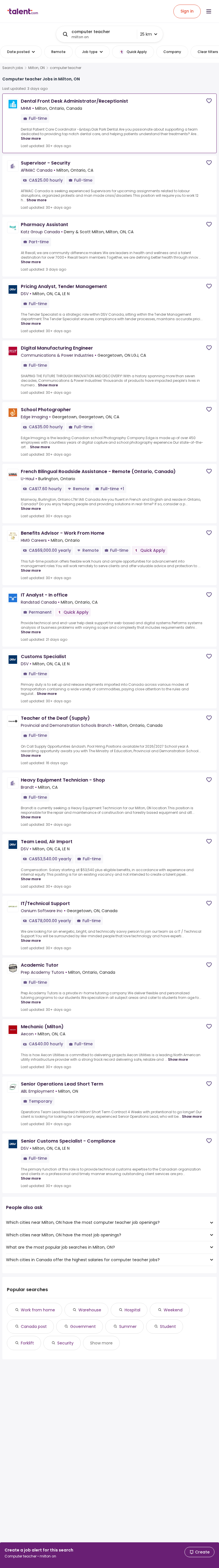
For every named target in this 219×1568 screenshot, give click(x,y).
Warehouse (89, 1310)
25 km (146, 34)
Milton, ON (36, 68)
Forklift (27, 1343)
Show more (31, 138)
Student (168, 1326)
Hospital (132, 1310)
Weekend (173, 1310)
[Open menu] (208, 11)
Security (65, 1343)
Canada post (34, 1326)
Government (83, 1326)
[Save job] (209, 100)
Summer (128, 1326)
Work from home (38, 1310)
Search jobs (12, 68)
